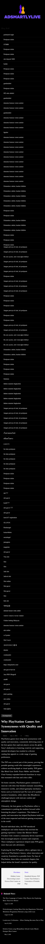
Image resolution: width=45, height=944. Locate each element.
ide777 (6, 493)
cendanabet (7, 655)
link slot (6, 601)
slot (36, 751)
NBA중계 (7, 709)
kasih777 (7, 503)
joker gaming (8, 694)
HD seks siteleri (9, 93)
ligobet (6, 132)
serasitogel (7, 537)
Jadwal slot (7, 576)
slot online (7, 630)
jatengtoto (7, 542)
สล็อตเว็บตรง (8, 438)
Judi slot (6, 571)
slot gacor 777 (8, 508)
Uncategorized (7, 715)
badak (6, 64)
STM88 (6, 44)
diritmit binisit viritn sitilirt (12, 611)
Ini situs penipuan (9, 449)
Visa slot (6, 557)
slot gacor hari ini (9, 670)
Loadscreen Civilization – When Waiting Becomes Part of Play (23, 920)
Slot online (7, 581)
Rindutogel (7, 527)
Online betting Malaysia (11, 620)
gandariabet (7, 83)
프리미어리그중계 (10, 645)
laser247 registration (10, 517)
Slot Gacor (7, 640)
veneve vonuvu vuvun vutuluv (14, 616)
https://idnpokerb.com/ (11, 665)
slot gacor (7, 498)
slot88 (6, 679)
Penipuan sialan (9, 39)
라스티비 (7, 522)
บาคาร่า (7, 444)
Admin (5, 736)
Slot (5, 562)
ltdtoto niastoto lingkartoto (12, 384)
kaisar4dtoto (8, 532)
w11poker (7, 635)
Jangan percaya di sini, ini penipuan (15, 247)
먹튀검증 (7, 606)
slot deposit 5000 (9, 59)
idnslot (6, 650)
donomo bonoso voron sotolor (13, 103)
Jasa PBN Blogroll (10, 674)
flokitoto (6, 379)
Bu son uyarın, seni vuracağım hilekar (16, 257)
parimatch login (9, 35)
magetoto (7, 547)
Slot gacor (7, 586)
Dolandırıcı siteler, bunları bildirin (15, 186)
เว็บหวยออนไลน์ (9, 433)
